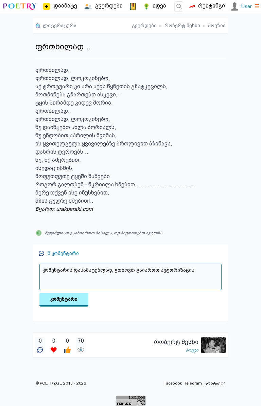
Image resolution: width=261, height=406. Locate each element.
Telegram (193, 383)
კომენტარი (63, 299)
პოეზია (217, 25)
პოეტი (192, 350)
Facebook (172, 383)
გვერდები (144, 25)
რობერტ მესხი (182, 25)
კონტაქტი (215, 383)
